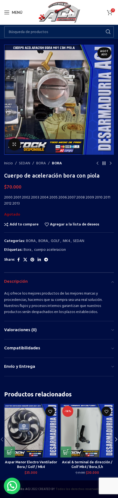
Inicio (8, 163)
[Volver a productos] (104, 163)
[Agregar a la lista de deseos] (50, 411)
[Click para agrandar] (14, 144)
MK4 (66, 241)
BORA (41, 163)
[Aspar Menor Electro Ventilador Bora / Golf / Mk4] (31, 431)
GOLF (55, 241)
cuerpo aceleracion (50, 250)
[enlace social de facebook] (18, 260)
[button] (9, 452)
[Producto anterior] (97, 163)
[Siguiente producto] (110, 163)
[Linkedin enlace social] (39, 260)
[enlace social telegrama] (46, 260)
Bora (27, 250)
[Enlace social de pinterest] (32, 260)
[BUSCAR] (108, 32)
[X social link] (25, 260)
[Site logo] (59, 12)
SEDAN (24, 163)
